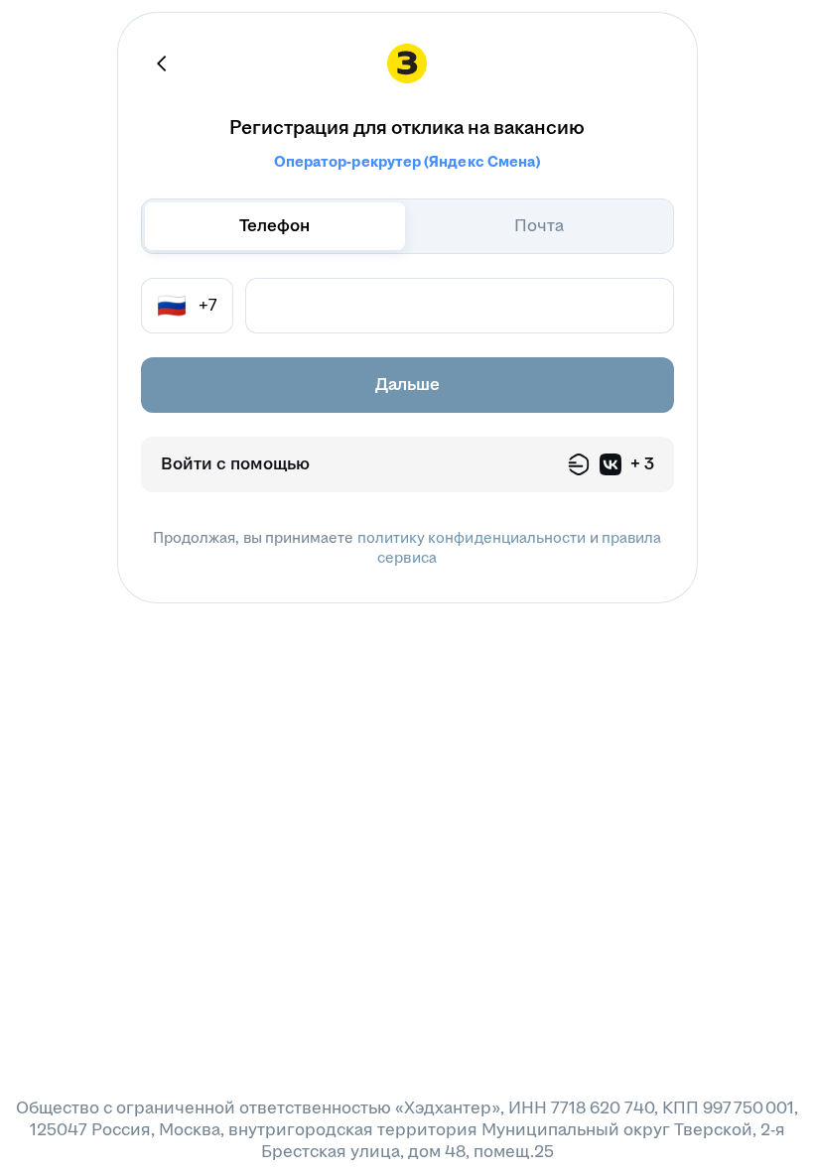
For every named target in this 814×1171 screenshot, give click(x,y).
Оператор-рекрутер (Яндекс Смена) (407, 161)
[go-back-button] (163, 63)
